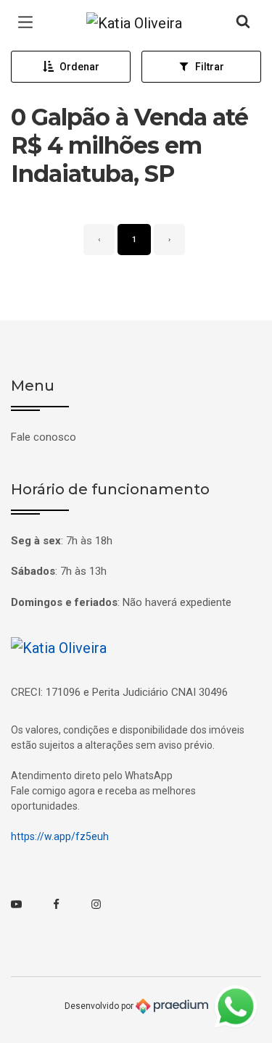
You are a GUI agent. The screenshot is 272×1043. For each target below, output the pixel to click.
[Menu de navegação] (29, 22)
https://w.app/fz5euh (60, 836)
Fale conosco (43, 437)
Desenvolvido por (100, 1005)
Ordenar (79, 66)
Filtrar (209, 66)
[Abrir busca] (242, 22)
